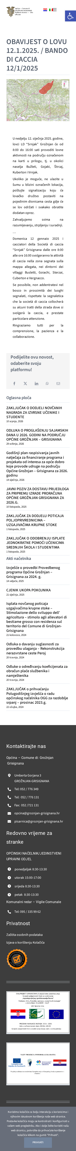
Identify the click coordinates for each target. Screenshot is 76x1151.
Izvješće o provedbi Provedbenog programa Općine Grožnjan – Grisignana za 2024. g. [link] (33, 572)
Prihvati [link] (38, 1142)
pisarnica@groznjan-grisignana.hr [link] (38, 821)
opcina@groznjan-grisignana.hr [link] (37, 813)
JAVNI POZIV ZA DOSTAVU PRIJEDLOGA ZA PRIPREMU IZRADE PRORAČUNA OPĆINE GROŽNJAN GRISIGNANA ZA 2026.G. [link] (37, 495)
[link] (10, 8)
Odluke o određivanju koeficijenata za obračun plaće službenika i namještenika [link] (37, 671)
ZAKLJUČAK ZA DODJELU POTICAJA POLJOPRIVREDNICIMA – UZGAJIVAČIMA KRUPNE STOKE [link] (35, 520)
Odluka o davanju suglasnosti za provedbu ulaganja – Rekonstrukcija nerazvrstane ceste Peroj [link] (35, 649)
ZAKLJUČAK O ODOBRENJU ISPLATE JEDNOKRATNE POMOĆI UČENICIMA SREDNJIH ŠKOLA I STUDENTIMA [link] (35, 543)
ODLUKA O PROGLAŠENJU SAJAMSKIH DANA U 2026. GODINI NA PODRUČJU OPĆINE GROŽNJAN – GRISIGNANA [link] (37, 435)
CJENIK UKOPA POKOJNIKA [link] (28, 590)
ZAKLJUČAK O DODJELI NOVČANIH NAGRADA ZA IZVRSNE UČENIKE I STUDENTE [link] (34, 412)
